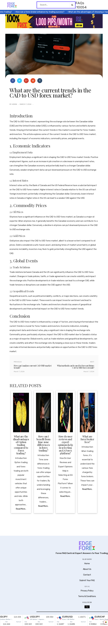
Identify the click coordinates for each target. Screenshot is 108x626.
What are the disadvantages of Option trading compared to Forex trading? (21, 445)
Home (87, 563)
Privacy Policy (87, 591)
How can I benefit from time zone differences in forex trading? (43, 443)
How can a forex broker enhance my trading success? (34, 12)
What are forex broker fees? (87, 439)
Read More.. (21, 509)
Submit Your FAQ (87, 580)
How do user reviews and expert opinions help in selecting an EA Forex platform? (65, 445)
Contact (87, 575)
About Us (87, 569)
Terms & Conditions (87, 596)
